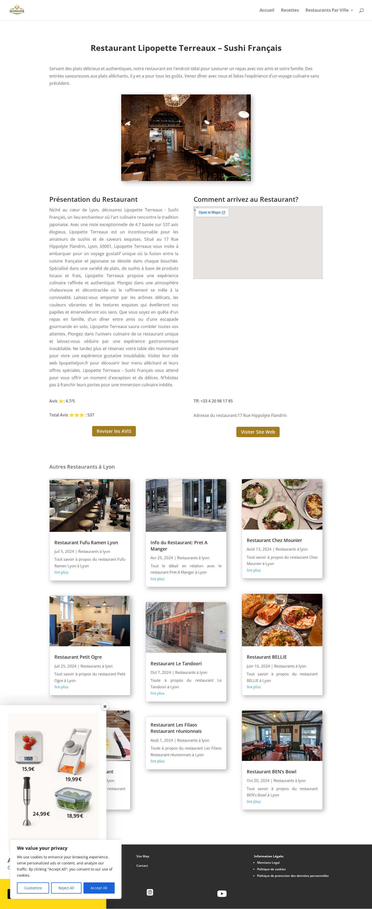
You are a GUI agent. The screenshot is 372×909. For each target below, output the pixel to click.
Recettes (290, 10)
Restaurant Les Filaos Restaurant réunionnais (176, 728)
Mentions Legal (268, 862)
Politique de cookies (271, 869)
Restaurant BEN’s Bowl (271, 772)
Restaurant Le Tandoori (176, 663)
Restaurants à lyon (94, 551)
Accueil (267, 10)
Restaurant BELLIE (267, 657)
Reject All (66, 887)
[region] (65, 869)
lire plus (61, 572)
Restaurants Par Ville (327, 10)
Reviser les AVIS (114, 431)
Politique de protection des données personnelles (293, 876)
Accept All (99, 887)
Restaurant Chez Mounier (274, 540)
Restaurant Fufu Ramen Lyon (86, 542)
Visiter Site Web (258, 432)
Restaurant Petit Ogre (78, 657)
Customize (33, 887)
